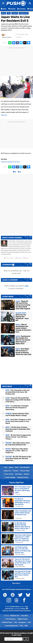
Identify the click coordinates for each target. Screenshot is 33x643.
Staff (16, 467)
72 (12, 332)
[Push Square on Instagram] (8, 600)
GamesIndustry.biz (12, 626)
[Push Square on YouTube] (12, 595)
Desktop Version (22, 477)
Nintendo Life (14, 616)
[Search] (30, 3)
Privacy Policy (24, 471)
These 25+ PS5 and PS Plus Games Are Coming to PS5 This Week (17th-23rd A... (18, 400)
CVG (21, 626)
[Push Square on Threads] (16, 600)
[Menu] (3, 3)
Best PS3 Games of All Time (10, 162)
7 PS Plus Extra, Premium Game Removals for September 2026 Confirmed (18, 429)
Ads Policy (18, 474)
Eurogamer (22, 622)
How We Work (25, 467)
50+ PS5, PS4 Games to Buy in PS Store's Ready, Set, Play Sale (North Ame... (18, 458)
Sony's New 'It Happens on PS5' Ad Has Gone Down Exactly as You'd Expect (18, 421)
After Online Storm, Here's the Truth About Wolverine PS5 (18, 444)
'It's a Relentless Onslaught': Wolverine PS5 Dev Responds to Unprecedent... (17, 407)
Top (5, 467)
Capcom (14, 13)
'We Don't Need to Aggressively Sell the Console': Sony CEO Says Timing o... (18, 437)
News (3, 13)
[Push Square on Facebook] (24, 600)
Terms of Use (8, 474)
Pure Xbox (24, 616)
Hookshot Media (14, 606)
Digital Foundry (23, 619)
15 (13, 308)
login (27, 286)
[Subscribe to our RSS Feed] (5, 595)
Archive (26, 474)
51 (13, 343)
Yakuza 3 (4, 115)
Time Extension (11, 619)
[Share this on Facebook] (17, 42)
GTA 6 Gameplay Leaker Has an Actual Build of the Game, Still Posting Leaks (18, 392)
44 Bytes (22, 609)
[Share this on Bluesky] (13, 42)
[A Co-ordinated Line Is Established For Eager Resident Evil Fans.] (16, 87)
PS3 (9, 13)
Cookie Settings (10, 477)
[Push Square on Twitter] (20, 595)
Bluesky (19, 258)
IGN (15, 622)
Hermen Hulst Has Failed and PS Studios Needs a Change (17, 414)
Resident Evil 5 (24, 13)
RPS (26, 626)
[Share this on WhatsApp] (9, 42)
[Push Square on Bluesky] (28, 595)
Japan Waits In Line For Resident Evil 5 (15, 18)
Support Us (7, 471)
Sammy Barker (6, 37)
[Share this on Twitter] (21, 42)
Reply (26, 258)
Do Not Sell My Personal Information (20, 611)
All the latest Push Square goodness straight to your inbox (16, 634)
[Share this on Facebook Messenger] (28, 42)
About (11, 467)
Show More (16, 583)
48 (12, 355)
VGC (29, 622)
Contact (15, 471)
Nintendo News (7, 622)
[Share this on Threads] (24, 42)
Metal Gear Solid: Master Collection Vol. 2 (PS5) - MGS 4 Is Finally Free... (17, 450)
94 (12, 320)
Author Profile (9, 258)
